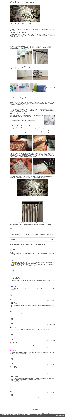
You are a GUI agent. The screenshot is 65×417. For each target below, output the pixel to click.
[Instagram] (52, 2)
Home (22, 2)
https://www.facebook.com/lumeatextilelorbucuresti (19, 322)
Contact (30, 2)
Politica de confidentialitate (35, 409)
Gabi (14, 302)
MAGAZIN (32, 410)
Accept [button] (63, 415)
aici (53, 198)
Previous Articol (12, 239)
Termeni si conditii (28, 409)
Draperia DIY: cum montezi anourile (14, 234)
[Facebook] (49, 2)
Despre (27, 2)
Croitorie (16, 24)
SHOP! (33, 2)
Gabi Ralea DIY (16, 259)
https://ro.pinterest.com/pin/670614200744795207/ (19, 380)
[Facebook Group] (43, 413)
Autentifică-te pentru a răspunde (50, 257)
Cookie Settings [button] (58, 415)
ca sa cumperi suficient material (41, 29)
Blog (24, 2)
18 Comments (12, 24)
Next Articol (53, 239)
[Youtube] (48, 413)
